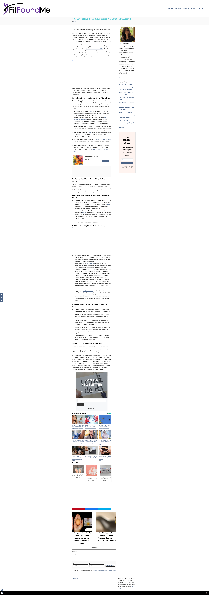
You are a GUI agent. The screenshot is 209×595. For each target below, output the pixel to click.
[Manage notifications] (206, 592)
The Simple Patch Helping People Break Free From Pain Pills (105, 458)
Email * (91, 563)
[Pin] (1, 297)
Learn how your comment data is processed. (104, 570)
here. (95, 30)
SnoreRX (74, 460)
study (91, 111)
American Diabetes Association (94, 49)
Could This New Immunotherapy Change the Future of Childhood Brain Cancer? (91, 427)
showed (84, 212)
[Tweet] (1, 300)
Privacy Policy (75, 578)
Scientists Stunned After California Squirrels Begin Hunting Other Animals (104, 427)
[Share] (1, 294)
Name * (75, 563)
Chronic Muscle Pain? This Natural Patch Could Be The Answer (105, 442)
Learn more (122, 77)
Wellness (73, 23)
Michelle (74, 21)
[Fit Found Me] (28, 8)
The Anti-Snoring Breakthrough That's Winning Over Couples (77, 458)
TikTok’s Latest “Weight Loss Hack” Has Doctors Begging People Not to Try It (127, 115)
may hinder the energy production (102, 139)
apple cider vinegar (88, 291)
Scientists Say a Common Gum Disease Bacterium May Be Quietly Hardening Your (78, 427)
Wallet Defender (88, 459)
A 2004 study (90, 263)
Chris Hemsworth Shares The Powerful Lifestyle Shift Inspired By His (91, 442)
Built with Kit (91, 408)
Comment (74, 551)
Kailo (100, 444)
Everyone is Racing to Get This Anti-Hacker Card (91, 457)
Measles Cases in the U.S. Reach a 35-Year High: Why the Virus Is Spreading (78, 442)
